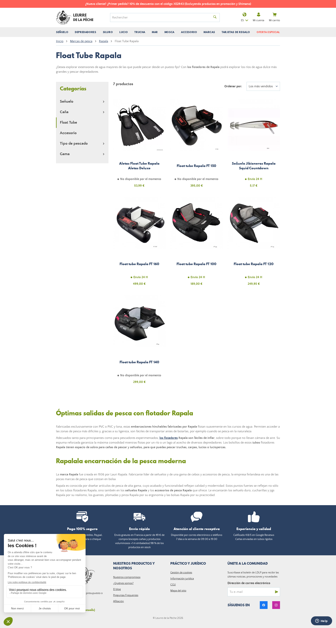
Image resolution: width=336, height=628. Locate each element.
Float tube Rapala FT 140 (139, 341)
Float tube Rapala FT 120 (254, 243)
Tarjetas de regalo (236, 32)
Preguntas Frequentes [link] (125, 595)
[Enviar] (276, 591)
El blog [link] (117, 589)
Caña (64, 112)
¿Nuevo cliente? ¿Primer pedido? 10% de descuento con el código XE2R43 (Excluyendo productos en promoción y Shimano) (168, 4)
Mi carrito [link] (274, 20)
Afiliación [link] (118, 601)
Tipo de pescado (74, 143)
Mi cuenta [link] (258, 20)
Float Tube (68, 122)
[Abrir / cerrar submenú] (62, 32)
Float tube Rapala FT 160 (139, 243)
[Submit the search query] (215, 17)
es (242, 20)
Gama (65, 154)
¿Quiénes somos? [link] (123, 583)
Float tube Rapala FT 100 (196, 243)
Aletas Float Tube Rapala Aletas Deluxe (139, 145)
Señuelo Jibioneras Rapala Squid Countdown (254, 145)
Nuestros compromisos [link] (126, 577)
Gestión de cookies (181, 572)
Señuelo (66, 101)
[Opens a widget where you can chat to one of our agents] (321, 621)
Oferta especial (268, 32)
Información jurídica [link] (182, 578)
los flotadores (168, 438)
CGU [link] (173, 584)
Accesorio (68, 133)
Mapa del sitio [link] (178, 590)
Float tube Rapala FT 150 (196, 145)
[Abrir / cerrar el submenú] (103, 101)
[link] (264, 605)
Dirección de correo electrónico (249, 583)
